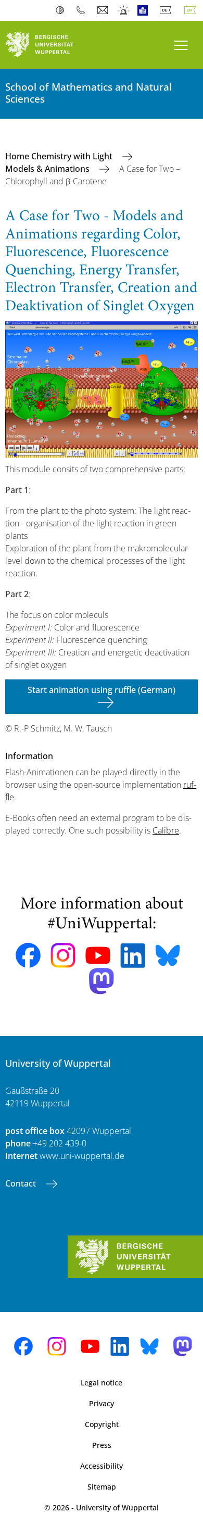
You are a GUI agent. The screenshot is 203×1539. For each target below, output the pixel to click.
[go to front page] (50, 45)
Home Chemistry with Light (60, 156)
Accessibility (101, 1466)
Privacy (101, 1403)
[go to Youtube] (97, 955)
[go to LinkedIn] (132, 955)
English (192, 10)
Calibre (166, 830)
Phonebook (83, 10)
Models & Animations (48, 168)
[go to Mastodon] (101, 981)
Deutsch (167, 10)
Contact (21, 1183)
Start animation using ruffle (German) (101, 690)
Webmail (103, 10)
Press (101, 1445)
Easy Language (144, 10)
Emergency (124, 10)
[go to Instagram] (62, 955)
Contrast (62, 10)
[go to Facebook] (28, 955)
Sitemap (101, 1487)
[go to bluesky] (167, 955)
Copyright (102, 1424)
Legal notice (101, 1382)
